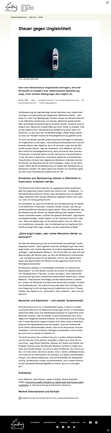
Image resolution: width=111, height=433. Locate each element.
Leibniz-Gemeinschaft (19, 17)
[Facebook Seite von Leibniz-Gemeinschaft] (57, 427)
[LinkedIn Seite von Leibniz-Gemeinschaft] (63, 427)
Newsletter (75, 422)
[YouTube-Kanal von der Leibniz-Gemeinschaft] (90, 422)
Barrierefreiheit (49, 422)
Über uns (32, 17)
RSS (84, 422)
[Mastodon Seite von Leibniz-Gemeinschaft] (74, 427)
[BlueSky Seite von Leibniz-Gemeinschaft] (69, 427)
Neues (41, 17)
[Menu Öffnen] (107, 2)
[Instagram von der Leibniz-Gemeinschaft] (96, 422)
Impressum (64, 422)
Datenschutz (35, 422)
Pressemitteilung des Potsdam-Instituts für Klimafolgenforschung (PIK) (50, 398)
